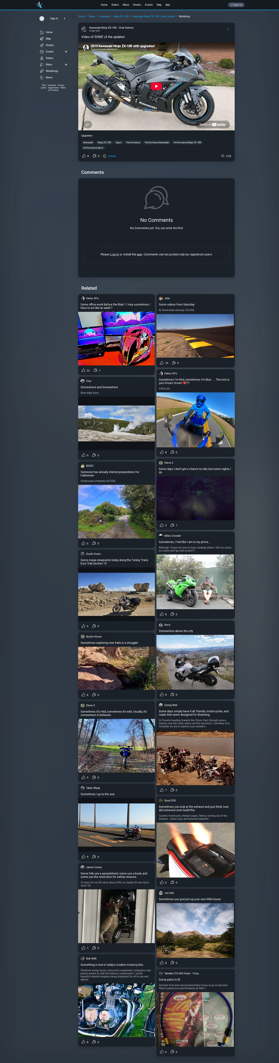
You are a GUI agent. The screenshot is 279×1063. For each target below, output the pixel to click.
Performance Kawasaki (157, 142)
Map (159, 4)
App (167, 4)
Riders (115, 4)
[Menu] (228, 29)
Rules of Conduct (57, 88)
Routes (137, 4)
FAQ (44, 85)
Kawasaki (104, 16)
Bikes (126, 4)
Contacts (52, 85)
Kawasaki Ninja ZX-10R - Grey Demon (154, 16)
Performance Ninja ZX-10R (187, 142)
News (49, 77)
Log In (114, 254)
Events (149, 4)
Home (104, 4)
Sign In (238, 5)
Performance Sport (93, 148)
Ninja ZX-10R (121, 16)
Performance (133, 142)
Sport (119, 142)
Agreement (53, 87)
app (139, 254)
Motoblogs (52, 71)
